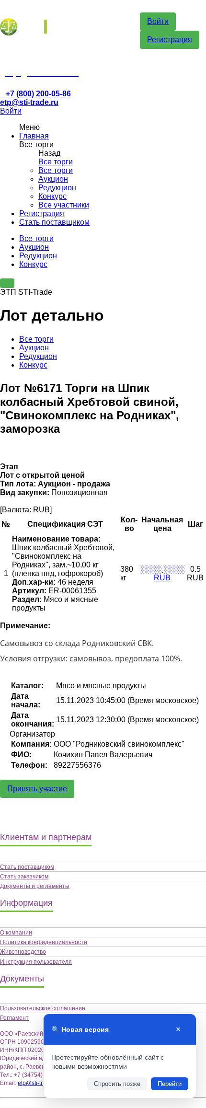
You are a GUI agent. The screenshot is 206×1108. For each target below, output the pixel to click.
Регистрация (169, 39)
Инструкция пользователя (36, 961)
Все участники (63, 205)
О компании (16, 932)
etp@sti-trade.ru (29, 102)
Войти (158, 21)
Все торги (55, 162)
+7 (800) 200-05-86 (38, 94)
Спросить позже (117, 1083)
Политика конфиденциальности (43, 942)
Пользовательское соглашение (42, 1008)
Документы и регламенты (34, 886)
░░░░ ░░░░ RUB (162, 573)
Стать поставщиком (54, 222)
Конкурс (52, 196)
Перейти (170, 1083)
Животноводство (23, 951)
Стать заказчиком (24, 876)
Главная (34, 136)
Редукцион (57, 188)
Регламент (14, 1018)
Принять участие (37, 789)
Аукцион (53, 179)
